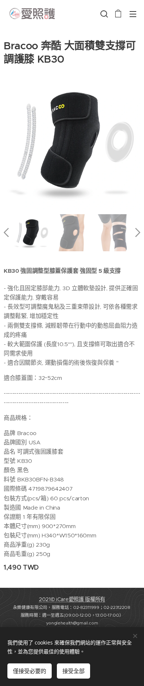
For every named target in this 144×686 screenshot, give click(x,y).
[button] (103, 13)
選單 (133, 13)
